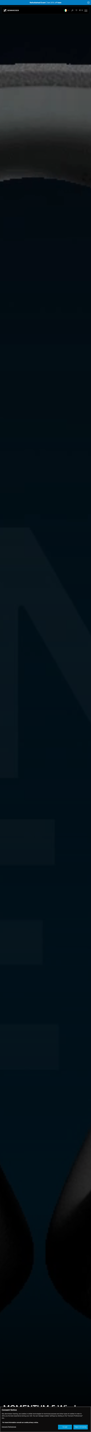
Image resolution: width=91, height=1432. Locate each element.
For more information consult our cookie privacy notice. (20, 1422)
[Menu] (85, 10)
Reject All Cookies (81, 1427)
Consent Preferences (9, 1427)
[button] (66, 10)
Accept (64, 1427)
